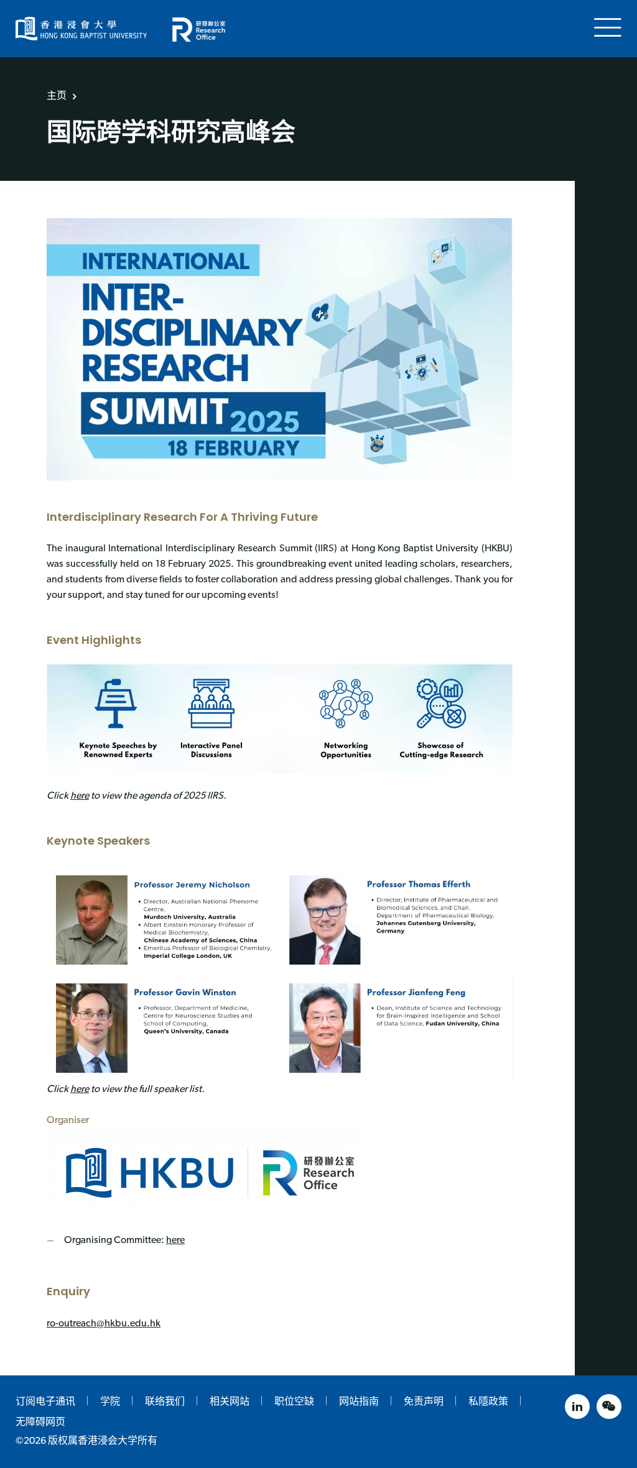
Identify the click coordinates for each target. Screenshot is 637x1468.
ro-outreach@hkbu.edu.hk (103, 1324)
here (79, 796)
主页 (57, 95)
